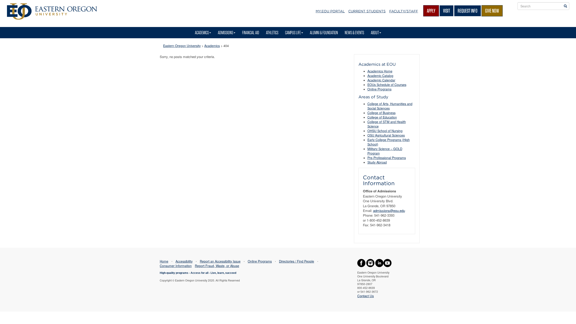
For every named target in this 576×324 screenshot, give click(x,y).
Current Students (367, 11)
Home (164, 261)
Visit (446, 10)
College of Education (382, 117)
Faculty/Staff (403, 11)
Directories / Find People (296, 261)
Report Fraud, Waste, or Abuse (217, 265)
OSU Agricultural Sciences (386, 135)
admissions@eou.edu (389, 210)
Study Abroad (377, 162)
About (375, 32)
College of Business (381, 112)
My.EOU (330, 11)
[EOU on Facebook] (361, 262)
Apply (431, 10)
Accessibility (184, 261)
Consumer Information (176, 265)
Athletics (272, 32)
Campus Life (293, 32)
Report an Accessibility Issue (220, 261)
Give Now (492, 10)
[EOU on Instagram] (370, 262)
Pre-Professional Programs (386, 157)
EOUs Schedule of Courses (386, 84)
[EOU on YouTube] (387, 262)
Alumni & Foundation (324, 32)
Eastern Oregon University (182, 45)
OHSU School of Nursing (385, 130)
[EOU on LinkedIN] (379, 262)
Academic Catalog (380, 75)
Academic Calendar (381, 80)
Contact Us (365, 295)
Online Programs (379, 89)
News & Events (354, 32)
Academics (202, 32)
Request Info (467, 10)
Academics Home (379, 71)
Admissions (225, 32)
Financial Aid (250, 32)
